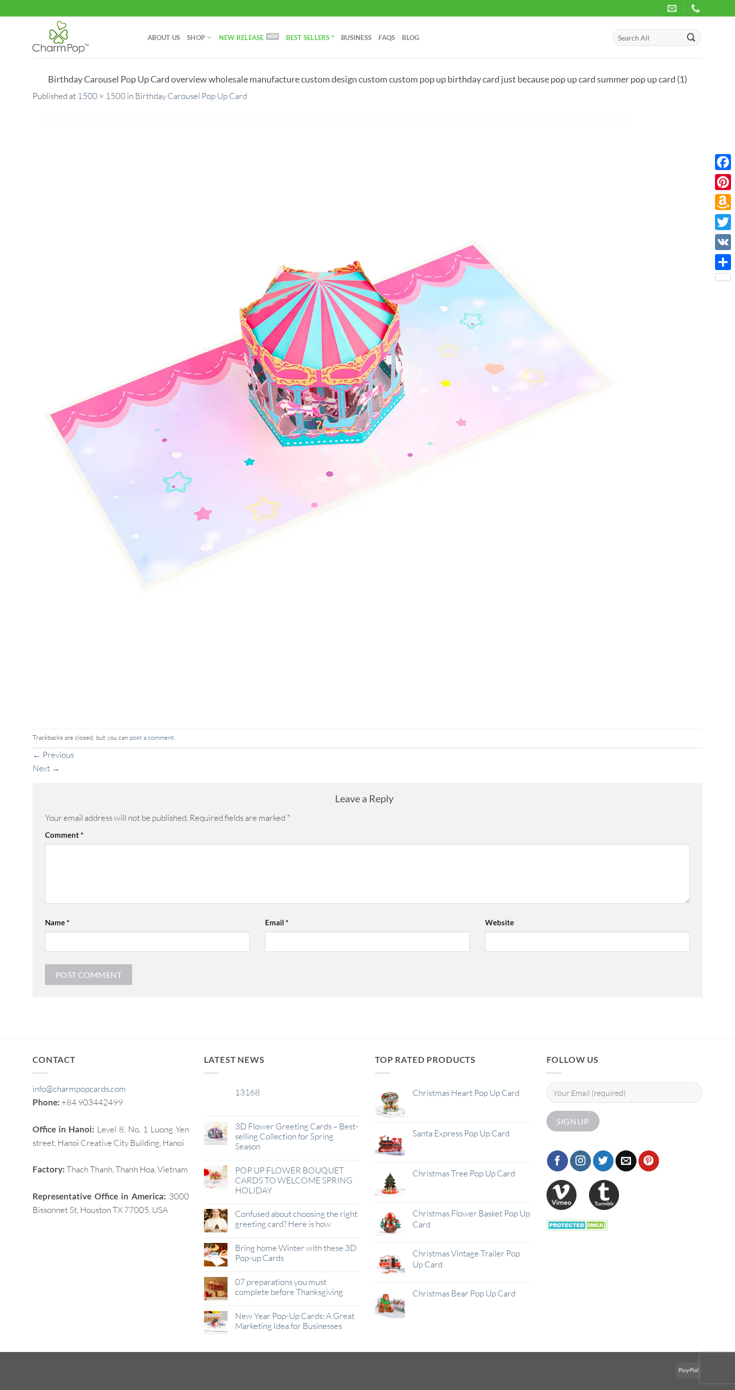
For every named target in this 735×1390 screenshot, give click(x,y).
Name (57, 922)
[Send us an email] (626, 1160)
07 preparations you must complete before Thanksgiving (289, 1287)
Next (46, 768)
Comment (64, 834)
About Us (164, 38)
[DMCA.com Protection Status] (577, 1224)
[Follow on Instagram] (580, 1160)
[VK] (723, 242)
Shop (196, 38)
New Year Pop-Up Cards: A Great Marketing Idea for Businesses (294, 1321)
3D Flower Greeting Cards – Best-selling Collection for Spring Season (296, 1136)
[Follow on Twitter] (603, 1160)
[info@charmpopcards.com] (673, 9)
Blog (410, 38)
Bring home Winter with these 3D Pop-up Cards (295, 1253)
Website (499, 922)
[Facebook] (723, 162)
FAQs (386, 38)
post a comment (152, 737)
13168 (247, 1092)
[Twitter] (723, 222)
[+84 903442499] (696, 9)
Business (356, 38)
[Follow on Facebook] (557, 1160)
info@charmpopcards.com (79, 1088)
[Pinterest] (723, 182)
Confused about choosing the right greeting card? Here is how (296, 1219)
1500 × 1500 (102, 96)
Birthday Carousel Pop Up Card (191, 96)
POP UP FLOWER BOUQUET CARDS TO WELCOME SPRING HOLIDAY (293, 1180)
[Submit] (691, 37)
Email (276, 922)
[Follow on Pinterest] (649, 1160)
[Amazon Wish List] (723, 202)
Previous (53, 754)
